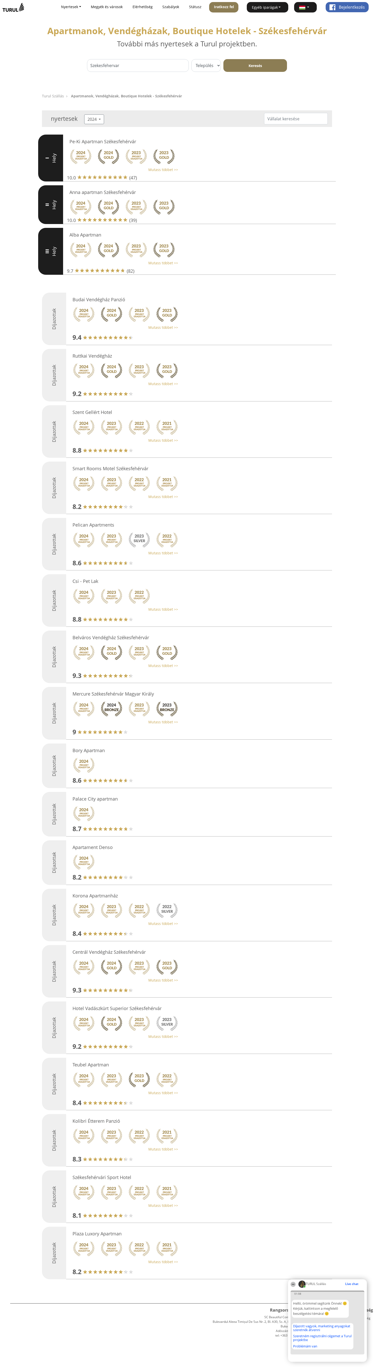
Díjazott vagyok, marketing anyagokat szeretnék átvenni (321, 1328)
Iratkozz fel (224, 6)
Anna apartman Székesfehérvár (102, 192)
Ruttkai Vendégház (92, 356)
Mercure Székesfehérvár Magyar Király (113, 694)
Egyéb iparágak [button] (265, 7)
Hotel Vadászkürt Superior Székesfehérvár (117, 1008)
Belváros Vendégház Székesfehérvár (111, 637)
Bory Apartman (89, 750)
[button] (305, 7)
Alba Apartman (85, 235)
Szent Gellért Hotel (92, 412)
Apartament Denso (93, 847)
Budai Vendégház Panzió (99, 299)
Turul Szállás (53, 96)
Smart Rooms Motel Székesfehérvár (110, 468)
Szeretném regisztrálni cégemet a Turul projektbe (322, 1338)
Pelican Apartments (93, 525)
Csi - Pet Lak (85, 581)
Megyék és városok (107, 6)
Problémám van (305, 1346)
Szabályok (170, 6)
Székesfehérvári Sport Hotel (102, 1177)
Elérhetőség (143, 6)
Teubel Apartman (91, 1065)
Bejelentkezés (351, 7)
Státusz (195, 6)
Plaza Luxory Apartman (97, 1234)
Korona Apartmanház (95, 896)
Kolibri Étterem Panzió (96, 1121)
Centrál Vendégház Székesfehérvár (109, 952)
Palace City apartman (95, 799)
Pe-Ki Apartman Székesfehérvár (102, 141)
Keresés (255, 65)
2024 (93, 119)
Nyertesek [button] (69, 6)
